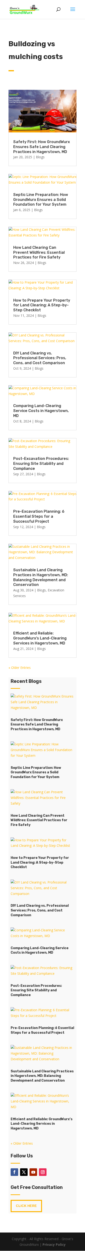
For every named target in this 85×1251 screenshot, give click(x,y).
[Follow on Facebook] (14, 1172)
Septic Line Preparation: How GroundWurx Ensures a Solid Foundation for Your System (40, 199)
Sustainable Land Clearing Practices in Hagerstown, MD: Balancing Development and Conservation (40, 577)
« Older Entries (19, 667)
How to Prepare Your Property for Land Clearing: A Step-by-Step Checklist (41, 305)
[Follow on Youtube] (33, 1172)
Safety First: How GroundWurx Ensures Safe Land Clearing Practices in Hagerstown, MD (41, 147)
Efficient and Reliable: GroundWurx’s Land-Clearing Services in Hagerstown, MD (40, 638)
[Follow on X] (24, 1172)
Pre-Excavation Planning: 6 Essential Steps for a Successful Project (38, 516)
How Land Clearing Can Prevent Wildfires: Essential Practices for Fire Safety (39, 252)
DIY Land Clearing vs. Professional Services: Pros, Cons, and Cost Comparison (39, 358)
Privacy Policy (54, 1244)
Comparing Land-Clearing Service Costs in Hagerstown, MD (41, 410)
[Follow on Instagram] (43, 1172)
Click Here (26, 1206)
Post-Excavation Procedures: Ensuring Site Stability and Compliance (41, 463)
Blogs (40, 157)
